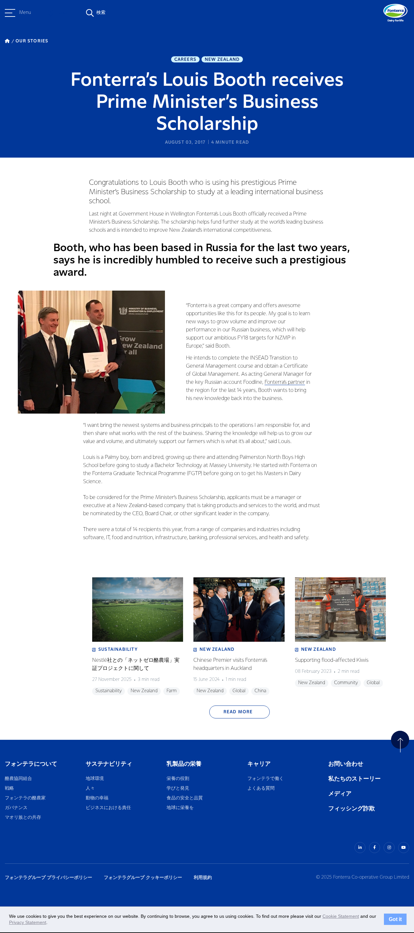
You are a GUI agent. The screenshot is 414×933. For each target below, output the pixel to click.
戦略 (9, 788)
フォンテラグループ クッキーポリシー (143, 877)
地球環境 (95, 778)
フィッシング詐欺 (351, 808)
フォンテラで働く (265, 778)
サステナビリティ (109, 764)
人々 (90, 788)
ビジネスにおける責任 (108, 807)
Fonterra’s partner (285, 382)
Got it (395, 919)
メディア (340, 794)
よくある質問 (261, 788)
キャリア (259, 764)
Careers (185, 59)
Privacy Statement (27, 922)
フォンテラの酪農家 (25, 798)
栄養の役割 (178, 778)
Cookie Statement (340, 916)
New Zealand (222, 59)
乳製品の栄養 (184, 764)
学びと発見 (178, 788)
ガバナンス (16, 807)
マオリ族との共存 (23, 817)
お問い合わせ (345, 764)
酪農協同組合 (18, 778)
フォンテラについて (31, 764)
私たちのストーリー (354, 779)
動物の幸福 (97, 798)
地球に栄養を (180, 807)
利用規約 (203, 877)
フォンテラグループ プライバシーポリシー (48, 877)
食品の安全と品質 (185, 798)
